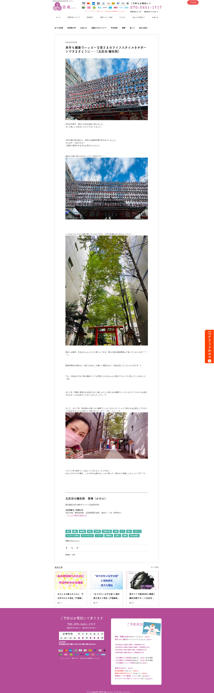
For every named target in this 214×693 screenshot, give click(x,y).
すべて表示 (155, 567)
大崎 (115, 531)
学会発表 (114, 28)
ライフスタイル (87, 535)
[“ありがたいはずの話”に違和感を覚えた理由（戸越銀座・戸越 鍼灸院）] (107, 580)
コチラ (147, 636)
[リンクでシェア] (77, 548)
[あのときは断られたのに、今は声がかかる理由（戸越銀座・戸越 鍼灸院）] (71, 580)
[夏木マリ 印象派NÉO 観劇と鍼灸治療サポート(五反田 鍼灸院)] (143, 580)
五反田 (97, 531)
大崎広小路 (106, 531)
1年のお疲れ (134, 535)
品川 (68, 531)
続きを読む (143, 28)
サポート (137, 531)
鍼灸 (75, 531)
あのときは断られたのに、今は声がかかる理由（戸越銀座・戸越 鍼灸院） (70, 596)
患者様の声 (71, 28)
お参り (117, 535)
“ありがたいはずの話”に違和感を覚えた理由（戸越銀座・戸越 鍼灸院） (106, 596)
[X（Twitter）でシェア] (72, 548)
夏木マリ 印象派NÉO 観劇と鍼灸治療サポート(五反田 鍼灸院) (142, 596)
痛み (129, 531)
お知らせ (83, 28)
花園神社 (109, 535)
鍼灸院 (82, 531)
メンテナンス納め (72, 535)
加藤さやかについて (98, 28)
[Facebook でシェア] (66, 548)
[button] (138, 17)
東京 (89, 531)
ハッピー (99, 535)
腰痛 (123, 28)
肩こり (132, 28)
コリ (122, 531)
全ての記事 (59, 28)
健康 (124, 535)
